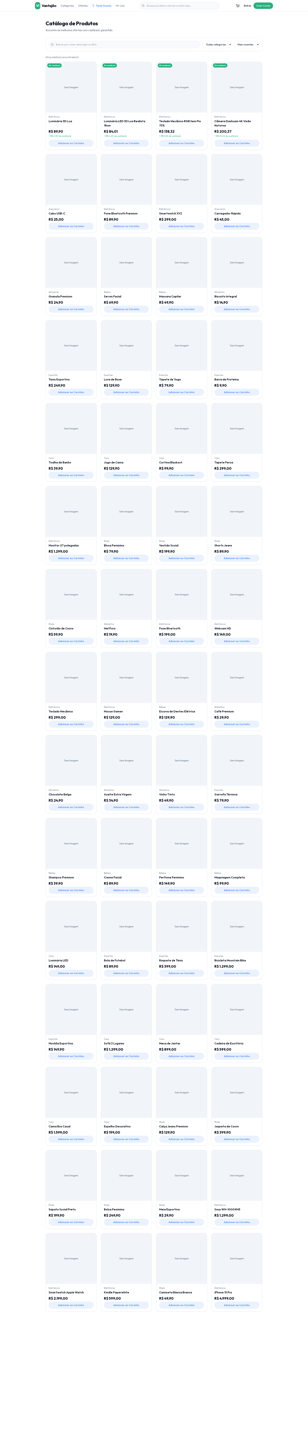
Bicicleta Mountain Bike (230, 960)
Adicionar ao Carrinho (71, 143)
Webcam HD (222, 628)
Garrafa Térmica (225, 794)
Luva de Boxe (113, 379)
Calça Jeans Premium (173, 1126)
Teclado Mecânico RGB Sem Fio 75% (180, 123)
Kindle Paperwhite (116, 1292)
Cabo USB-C (57, 213)
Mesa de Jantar (169, 1043)
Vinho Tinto (167, 794)
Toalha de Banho (60, 462)
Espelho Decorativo (117, 1126)
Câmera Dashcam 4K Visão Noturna (232, 123)
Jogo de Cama (113, 462)
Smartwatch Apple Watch (66, 1292)
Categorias (67, 5)
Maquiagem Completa (229, 877)
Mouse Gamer (113, 711)
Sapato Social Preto (62, 1209)
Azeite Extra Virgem (118, 794)
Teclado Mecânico (61, 711)
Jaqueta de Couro (226, 1126)
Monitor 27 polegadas (64, 545)
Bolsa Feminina (114, 1209)
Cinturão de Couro (61, 628)
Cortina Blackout (170, 462)
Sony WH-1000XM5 (227, 1209)
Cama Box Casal (59, 1126)
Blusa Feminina (114, 545)
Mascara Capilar (170, 296)
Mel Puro (109, 628)
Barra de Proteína (226, 379)
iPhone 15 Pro (223, 1292)
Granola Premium (60, 296)
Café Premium (224, 711)
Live (122, 5)
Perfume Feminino (171, 877)
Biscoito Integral (225, 296)
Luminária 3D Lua (60, 121)
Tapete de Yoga (170, 379)
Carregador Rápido (227, 213)
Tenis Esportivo (59, 379)
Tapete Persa (223, 462)
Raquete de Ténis (171, 960)
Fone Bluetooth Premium (121, 213)
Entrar (247, 5)
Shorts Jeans (223, 545)
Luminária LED (58, 960)
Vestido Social (168, 545)
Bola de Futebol (114, 960)
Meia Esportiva (169, 1209)
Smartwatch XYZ (170, 213)
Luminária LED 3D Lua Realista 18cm (124, 123)
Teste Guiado (104, 5)
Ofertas (83, 5)
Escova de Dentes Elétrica (177, 711)
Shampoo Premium (61, 877)
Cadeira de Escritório (228, 1043)
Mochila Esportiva (61, 1043)
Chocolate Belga (60, 794)
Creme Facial (113, 877)
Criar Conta (263, 5)
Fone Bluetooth (169, 628)
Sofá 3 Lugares (114, 1043)
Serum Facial (112, 296)
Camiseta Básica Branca (175, 1292)
